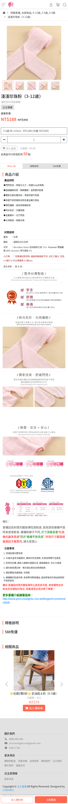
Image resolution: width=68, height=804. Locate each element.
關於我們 (8, 765)
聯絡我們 (45, 760)
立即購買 (51, 799)
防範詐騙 (22, 760)
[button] (60, 53)
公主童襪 (22, 786)
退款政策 (34, 760)
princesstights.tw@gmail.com (25, 743)
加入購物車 (17, 799)
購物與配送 (10, 760)
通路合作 (20, 765)
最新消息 (8, 778)
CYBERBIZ (8, 790)
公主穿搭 (57, 760)
